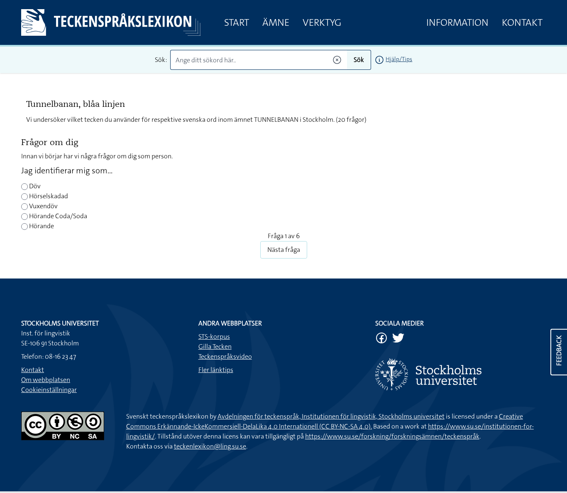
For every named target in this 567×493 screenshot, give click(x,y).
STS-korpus (214, 336)
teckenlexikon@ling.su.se (210, 446)
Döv (34, 186)
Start (236, 22)
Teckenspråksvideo (225, 356)
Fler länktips (215, 369)
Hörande (41, 226)
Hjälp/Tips (399, 59)
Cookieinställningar (49, 389)
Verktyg (322, 22)
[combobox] (258, 60)
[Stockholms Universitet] (460, 374)
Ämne (275, 22)
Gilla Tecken (215, 346)
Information (457, 22)
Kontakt (522, 22)
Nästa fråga (283, 249)
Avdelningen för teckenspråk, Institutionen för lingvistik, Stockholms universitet (331, 416)
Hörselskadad (48, 196)
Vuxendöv (43, 206)
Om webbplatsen (45, 379)
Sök (359, 59)
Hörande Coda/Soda (57, 216)
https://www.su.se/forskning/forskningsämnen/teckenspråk (392, 436)
